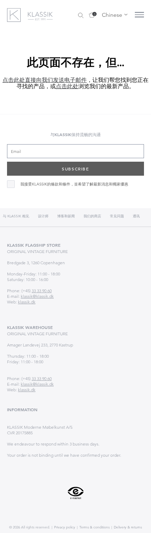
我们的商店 (92, 216)
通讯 (136, 216)
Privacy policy (64, 527)
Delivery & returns (127, 527)
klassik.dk (26, 301)
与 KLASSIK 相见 (16, 216)
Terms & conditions (94, 527)
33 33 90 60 (42, 290)
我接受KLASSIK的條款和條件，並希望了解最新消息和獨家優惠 (74, 184)
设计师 (43, 216)
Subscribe (75, 168)
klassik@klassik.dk (37, 296)
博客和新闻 (66, 216)
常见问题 (117, 216)
